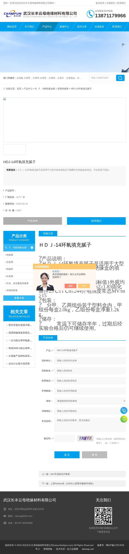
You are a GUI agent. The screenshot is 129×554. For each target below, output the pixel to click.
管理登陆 (47, 549)
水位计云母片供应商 (19, 363)
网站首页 (12, 26)
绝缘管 (9, 269)
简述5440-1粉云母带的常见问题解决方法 (20, 348)
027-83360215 (123, 410)
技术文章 (82, 26)
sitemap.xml (88, 549)
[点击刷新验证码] (85, 438)
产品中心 (47, 26)
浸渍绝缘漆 (62, 88)
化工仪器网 (72, 549)
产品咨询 (33, 221)
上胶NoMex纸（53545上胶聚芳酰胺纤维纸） (73, 483)
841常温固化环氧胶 (60, 474)
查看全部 (19, 298)
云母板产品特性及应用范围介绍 (20, 356)
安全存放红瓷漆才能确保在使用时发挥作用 (20, 325)
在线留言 (110, 3)
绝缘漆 (9, 255)
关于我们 (29, 26)
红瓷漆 (9, 276)
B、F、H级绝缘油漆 (45, 88)
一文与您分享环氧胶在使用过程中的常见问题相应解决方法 (20, 340)
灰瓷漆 (9, 262)
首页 (19, 88)
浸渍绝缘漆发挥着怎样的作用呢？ (20, 332)
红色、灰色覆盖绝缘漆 (17, 283)
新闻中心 (64, 26)
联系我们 (121, 3)
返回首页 (100, 3)
